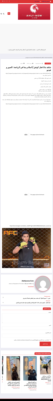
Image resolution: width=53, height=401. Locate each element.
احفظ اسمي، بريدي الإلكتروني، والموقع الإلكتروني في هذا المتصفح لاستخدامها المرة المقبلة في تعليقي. (31, 340)
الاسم (50, 325)
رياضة (12, 357)
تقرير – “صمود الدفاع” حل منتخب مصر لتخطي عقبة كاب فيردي (36, 298)
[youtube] (2, 1)
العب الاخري (48, 63)
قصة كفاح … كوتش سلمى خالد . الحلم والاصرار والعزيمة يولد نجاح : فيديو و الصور (33, 302)
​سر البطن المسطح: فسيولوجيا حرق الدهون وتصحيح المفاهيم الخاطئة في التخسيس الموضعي (12, 384)
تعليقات (49, 312)
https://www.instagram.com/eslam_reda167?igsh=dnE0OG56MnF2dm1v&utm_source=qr (30, 226)
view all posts (31, 286)
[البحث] (3, 14)
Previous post (47, 296)
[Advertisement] (26, 37)
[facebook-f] (9, 1)
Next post (48, 300)
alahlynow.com (38, 63)
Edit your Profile (28, 283)
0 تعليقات (21, 63)
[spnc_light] (1, 14)
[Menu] (9, 13)
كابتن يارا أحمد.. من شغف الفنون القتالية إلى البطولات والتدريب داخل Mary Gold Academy (29, 378)
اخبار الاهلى (50, 357)
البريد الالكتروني (48, 332)
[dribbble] (6, 1)
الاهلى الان (46, 22)
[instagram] (4, 1)
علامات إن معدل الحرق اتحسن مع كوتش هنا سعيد (46, 382)
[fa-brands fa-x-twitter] (7, 1)
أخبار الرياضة (16, 357)
